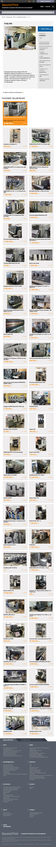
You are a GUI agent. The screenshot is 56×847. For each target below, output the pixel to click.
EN (53, 6)
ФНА (30, 764)
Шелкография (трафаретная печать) (10, 768)
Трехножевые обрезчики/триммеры (10, 788)
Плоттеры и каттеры (33, 751)
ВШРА (4, 793)
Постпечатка (6, 784)
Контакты (31, 816)
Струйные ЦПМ (32, 749)
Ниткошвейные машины (8, 795)
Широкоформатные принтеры (35, 750)
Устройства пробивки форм (35, 770)
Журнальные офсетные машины (10, 754)
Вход (29, 1)
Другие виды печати (8, 762)
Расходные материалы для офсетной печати (12, 755)
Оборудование (9, 17)
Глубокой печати (6, 772)
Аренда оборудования (8, 814)
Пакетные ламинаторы (8, 800)
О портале (47, 6)
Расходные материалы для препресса (37, 778)
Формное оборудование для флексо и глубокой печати (41, 775)
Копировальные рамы (34, 767)
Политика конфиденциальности (36, 812)
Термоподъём (6, 771)
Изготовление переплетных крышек (10, 799)
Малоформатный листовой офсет (10, 747)
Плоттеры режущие (7, 791)
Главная (3, 17)
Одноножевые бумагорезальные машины (12, 787)
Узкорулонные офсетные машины (10, 751)
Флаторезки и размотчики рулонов (10, 789)
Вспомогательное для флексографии (11, 767)
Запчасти (32, 784)
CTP (30, 766)
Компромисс (42, 35)
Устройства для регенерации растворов (37, 772)
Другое (5, 809)
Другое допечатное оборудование (36, 776)
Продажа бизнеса (7, 815)
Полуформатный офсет (21, 17)
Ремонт (31, 788)
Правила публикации (33, 814)
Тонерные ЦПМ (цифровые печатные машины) (39, 747)
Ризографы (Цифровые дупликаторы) (37, 753)
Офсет (14, 17)
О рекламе (31, 815)
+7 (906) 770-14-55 (38, 844)
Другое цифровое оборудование (36, 755)
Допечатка (32, 762)
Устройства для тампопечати (9, 770)
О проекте (32, 809)
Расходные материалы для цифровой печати (38, 757)
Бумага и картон (6, 812)
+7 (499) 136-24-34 (29, 844)
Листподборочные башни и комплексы (11, 796)
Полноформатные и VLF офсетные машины (12, 750)
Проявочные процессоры (34, 771)
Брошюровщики (6, 792)
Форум (42, 6)
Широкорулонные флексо (8, 766)
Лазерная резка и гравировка (35, 754)
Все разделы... (32, 779)
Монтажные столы (33, 768)
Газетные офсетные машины (9, 753)
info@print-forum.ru (47, 844)
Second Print (10, 5)
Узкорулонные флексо (8, 764)
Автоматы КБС (6, 797)
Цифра (31, 745)
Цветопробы (32, 774)
